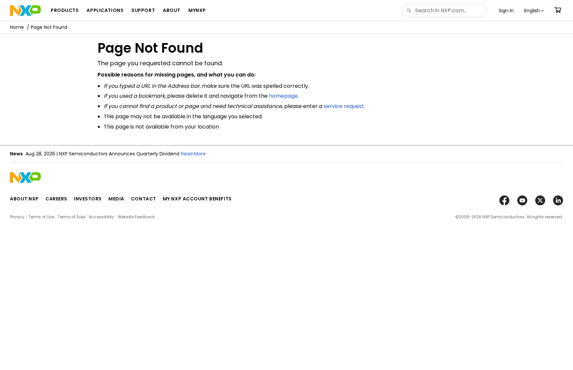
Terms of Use (41, 217)
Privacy (17, 217)
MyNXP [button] (197, 10)
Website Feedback (136, 217)
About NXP (24, 198)
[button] (534, 11)
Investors (88, 198)
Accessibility (101, 217)
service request (344, 106)
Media (116, 198)
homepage (283, 96)
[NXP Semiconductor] (25, 10)
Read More (193, 153)
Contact (143, 198)
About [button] (171, 10)
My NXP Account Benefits (197, 198)
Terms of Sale (71, 217)
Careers (56, 198)
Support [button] (143, 10)
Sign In (506, 10)
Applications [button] (105, 10)
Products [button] (65, 10)
